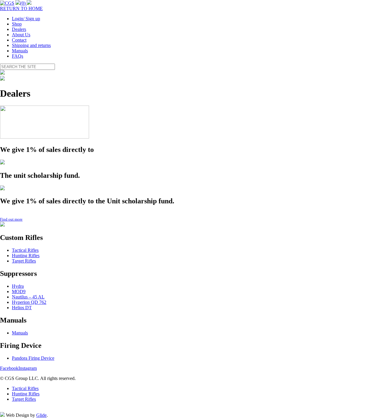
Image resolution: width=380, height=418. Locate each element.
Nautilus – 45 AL (28, 296)
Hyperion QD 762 (29, 302)
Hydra (18, 286)
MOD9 (19, 291)
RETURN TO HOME (21, 8)
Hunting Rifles (25, 255)
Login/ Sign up (26, 18)
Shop (17, 23)
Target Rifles (24, 260)
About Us (21, 34)
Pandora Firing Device (33, 358)
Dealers (19, 29)
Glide (41, 415)
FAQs (17, 56)
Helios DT (22, 307)
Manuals (20, 50)
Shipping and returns (31, 45)
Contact (19, 40)
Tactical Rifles (25, 250)
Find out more (11, 219)
